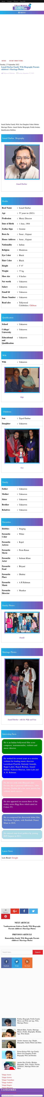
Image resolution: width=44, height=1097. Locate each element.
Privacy (16, 1)
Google (15, 857)
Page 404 (22, 1)
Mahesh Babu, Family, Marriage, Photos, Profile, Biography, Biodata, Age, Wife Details (29, 1032)
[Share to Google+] (14, 911)
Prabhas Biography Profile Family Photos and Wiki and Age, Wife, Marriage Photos (28, 1021)
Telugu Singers (7, 1085)
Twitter (17, 966)
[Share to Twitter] (33, 911)
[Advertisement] (22, 37)
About (3, 1)
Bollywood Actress (7, 1096)
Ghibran (32, 305)
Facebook (6, 966)
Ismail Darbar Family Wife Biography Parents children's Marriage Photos (20, 68)
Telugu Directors (7, 1088)
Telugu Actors (6, 1074)
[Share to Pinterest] (5, 916)
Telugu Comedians (8, 1080)
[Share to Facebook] (24, 911)
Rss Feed (27, 966)
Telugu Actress (7, 1077)
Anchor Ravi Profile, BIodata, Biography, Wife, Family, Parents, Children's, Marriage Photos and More (28, 1065)
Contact (9, 1)
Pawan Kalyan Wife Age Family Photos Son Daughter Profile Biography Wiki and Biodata (28, 1053)
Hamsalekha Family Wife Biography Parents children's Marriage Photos (22, 939)
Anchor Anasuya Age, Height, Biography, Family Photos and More (29, 1042)
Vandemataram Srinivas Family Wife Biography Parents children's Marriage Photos (22, 927)
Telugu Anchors (7, 1082)
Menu (23, 12)
